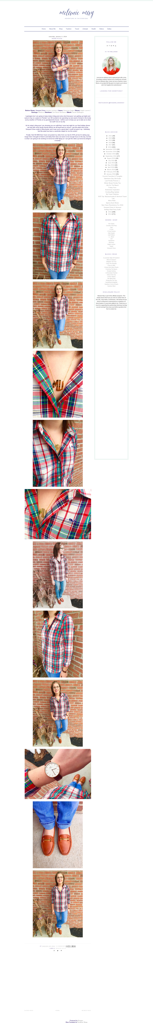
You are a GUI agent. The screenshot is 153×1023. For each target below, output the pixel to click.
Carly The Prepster (111, 263)
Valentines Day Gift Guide (112, 178)
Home (44, 29)
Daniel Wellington (78, 112)
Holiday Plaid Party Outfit (112, 209)
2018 (110, 142)
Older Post (28, 1010)
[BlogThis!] (69, 946)
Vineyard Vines (111, 248)
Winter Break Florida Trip (112, 183)
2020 (110, 138)
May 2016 (111, 165)
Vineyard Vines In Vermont (112, 207)
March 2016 (111, 169)
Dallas (109, 29)
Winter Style (61, 948)
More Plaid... (112, 200)
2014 (109, 214)
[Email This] (67, 946)
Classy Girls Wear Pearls (111, 267)
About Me (52, 29)
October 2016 (111, 154)
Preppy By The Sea (111, 280)
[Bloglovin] (113, 45)
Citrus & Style (111, 265)
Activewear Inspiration (112, 190)
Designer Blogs (82, 1022)
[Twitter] (107, 45)
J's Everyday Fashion (111, 273)
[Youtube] (115, 45)
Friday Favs (112, 187)
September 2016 (111, 156)
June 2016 (111, 163)
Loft (111, 239)
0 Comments (60, 946)
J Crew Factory (111, 231)
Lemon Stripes (111, 276)
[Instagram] (111, 45)
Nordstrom (111, 240)
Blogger (80, 1020)
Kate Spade (111, 233)
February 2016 (111, 172)
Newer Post (86, 1010)
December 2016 (111, 149)
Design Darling (111, 271)
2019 (110, 140)
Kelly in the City (111, 275)
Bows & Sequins (111, 260)
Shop (61, 29)
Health (93, 29)
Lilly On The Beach (112, 185)
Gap (111, 227)
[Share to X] (71, 946)
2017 (110, 145)
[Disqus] (57, 982)
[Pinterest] (109, 45)
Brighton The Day (111, 261)
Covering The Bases (111, 269)
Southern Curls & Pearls (111, 284)
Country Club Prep (111, 225)
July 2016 (111, 160)
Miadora (41, 112)
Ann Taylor (111, 223)
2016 (109, 147)
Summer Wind (111, 286)
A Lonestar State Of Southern (111, 258)
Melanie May (76, 12)
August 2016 (111, 158)
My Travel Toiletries (112, 194)
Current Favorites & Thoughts (112, 176)
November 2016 (111, 151)
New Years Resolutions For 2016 (112, 205)
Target (111, 246)
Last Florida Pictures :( (112, 181)
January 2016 (111, 174)
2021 (110, 136)
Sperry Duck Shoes (112, 203)
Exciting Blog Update (112, 192)
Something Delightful (111, 282)
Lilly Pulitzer (111, 235)
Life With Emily (111, 278)
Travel (77, 29)
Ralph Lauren (84, 110)
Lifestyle (85, 29)
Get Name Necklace (59, 112)
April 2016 (111, 167)
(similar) (48, 110)
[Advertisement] (109, 326)
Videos (101, 29)
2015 (109, 212)
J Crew (111, 229)
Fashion (68, 29)
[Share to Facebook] (73, 946)
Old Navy (111, 242)
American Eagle (68, 110)
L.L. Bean (111, 237)
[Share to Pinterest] (75, 946)
